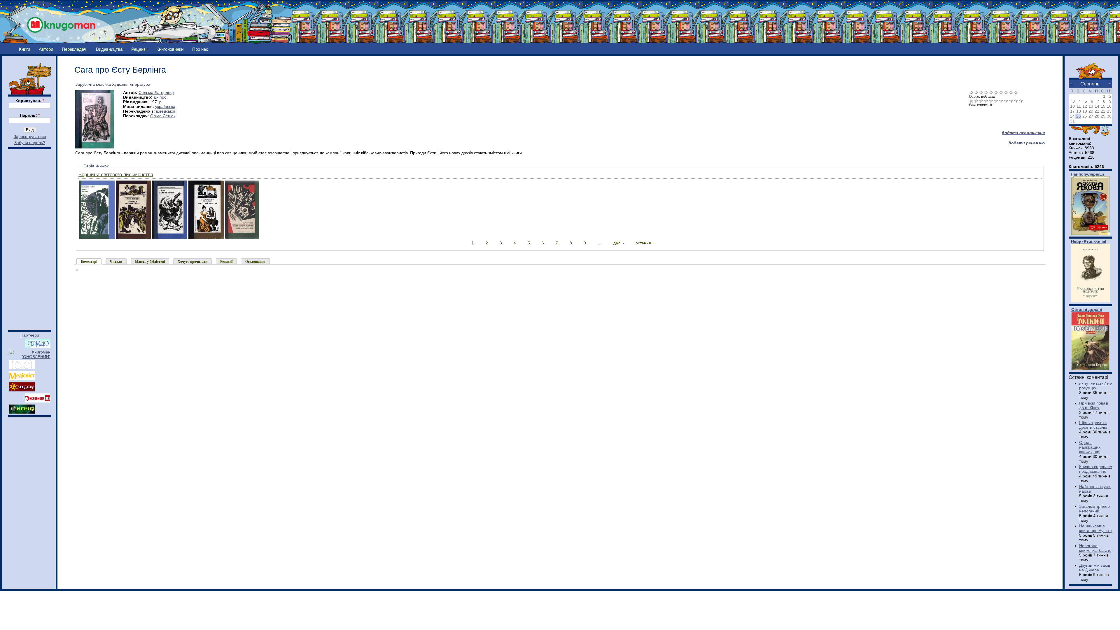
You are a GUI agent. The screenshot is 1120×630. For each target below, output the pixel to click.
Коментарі (89, 262)
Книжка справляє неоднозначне (1095, 469)
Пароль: (30, 115)
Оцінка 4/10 (991, 101)
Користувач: (29, 100)
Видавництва (109, 49)
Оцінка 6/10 (1001, 101)
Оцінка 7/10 (1006, 101)
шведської (165, 111)
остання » (645, 243)
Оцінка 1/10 (976, 101)
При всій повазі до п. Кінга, (1093, 405)
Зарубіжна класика (93, 84)
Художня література (131, 84)
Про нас (200, 49)
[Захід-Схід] (22, 390)
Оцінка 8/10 (1011, 101)
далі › (618, 243)
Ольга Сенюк (162, 115)
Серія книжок (95, 166)
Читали (116, 262)
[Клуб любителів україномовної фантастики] (22, 412)
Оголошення (255, 262)
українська (165, 106)
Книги (24, 49)
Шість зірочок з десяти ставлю (1093, 425)
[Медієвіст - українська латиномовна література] (22, 379)
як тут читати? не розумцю (1095, 385)
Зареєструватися (30, 136)
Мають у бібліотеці (150, 262)
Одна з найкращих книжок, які (1089, 447)
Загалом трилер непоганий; (1094, 508)
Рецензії (139, 49)
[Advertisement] (29, 236)
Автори (46, 49)
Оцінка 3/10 (986, 101)
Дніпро (160, 97)
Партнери (29, 335)
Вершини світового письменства (115, 174)
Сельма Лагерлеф (156, 92)
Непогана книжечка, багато (1095, 548)
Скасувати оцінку (971, 101)
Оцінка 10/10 (1021, 101)
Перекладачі (74, 49)
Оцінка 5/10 (996, 101)
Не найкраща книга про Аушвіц (1095, 528)
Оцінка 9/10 (1016, 101)
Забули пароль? (29, 142)
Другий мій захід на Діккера (1094, 567)
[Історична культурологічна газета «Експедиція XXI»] (37, 401)
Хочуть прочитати (192, 262)
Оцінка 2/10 (981, 101)
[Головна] (61, 23)
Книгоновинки (169, 49)
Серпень (1090, 84)
